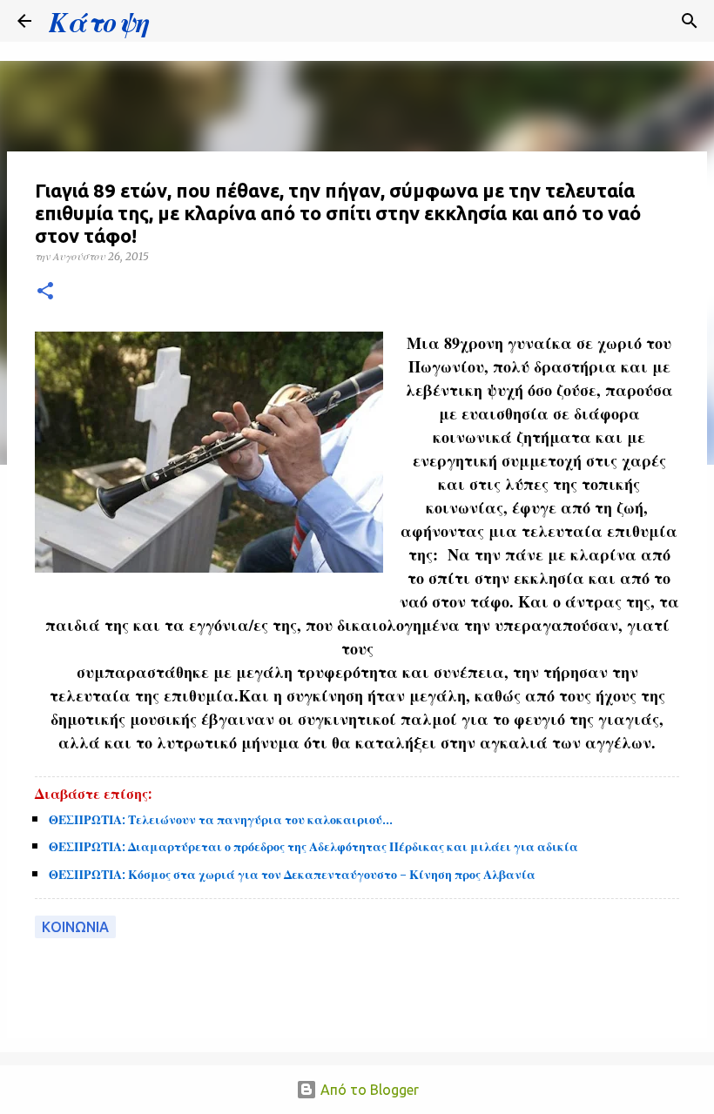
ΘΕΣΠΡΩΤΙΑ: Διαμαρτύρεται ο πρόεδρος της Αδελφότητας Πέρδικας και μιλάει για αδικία (313, 847)
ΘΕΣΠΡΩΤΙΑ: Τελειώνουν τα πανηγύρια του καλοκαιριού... (221, 820)
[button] (45, 292)
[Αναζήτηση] (174, 21)
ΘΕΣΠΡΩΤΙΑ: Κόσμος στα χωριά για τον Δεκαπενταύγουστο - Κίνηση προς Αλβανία (292, 874)
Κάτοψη (99, 21)
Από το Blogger (368, 1089)
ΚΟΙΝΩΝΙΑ (75, 927)
